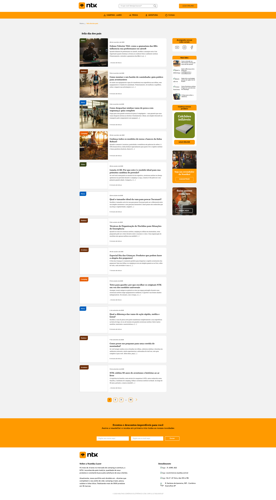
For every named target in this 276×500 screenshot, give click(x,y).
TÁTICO (171, 15)
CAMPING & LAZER (114, 15)
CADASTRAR (184, 179)
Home (82, 23)
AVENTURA (153, 15)
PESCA (135, 15)
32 (131, 400)
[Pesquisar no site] (155, 6)
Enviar (172, 438)
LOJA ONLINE (188, 6)
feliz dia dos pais (92, 23)
